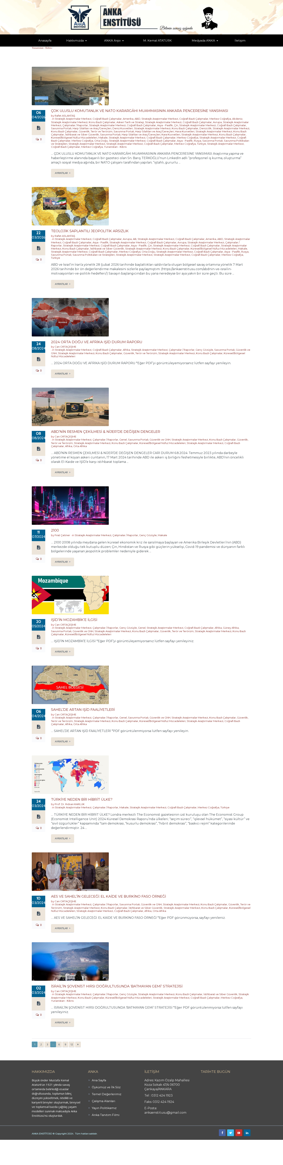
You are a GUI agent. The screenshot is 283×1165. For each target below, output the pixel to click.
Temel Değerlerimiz (106, 1094)
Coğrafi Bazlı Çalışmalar (107, 118)
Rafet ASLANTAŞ (65, 115)
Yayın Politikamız (104, 1108)
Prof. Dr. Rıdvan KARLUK (70, 804)
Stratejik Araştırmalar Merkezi (73, 118)
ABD (137, 118)
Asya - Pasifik (165, 125)
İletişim (240, 40)
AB (134, 238)
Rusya (197, 140)
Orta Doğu (101, 140)
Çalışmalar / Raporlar (75, 125)
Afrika (126, 349)
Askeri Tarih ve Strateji (130, 122)
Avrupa (217, 122)
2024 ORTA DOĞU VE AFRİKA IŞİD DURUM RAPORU (96, 342)
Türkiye (201, 143)
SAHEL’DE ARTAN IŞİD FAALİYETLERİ (83, 710)
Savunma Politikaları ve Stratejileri (94, 254)
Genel (123, 439)
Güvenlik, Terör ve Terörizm (95, 131)
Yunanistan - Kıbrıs (42, 47)
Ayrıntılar (61, 173)
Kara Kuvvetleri (171, 134)
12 (71, 1044)
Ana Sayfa (99, 1080)
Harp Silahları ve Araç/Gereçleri (92, 128)
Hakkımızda (75, 40)
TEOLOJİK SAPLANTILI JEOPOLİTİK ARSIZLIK (90, 231)
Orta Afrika (80, 446)
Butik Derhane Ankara (14, 1142)
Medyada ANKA (203, 40)
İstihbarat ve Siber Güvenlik (82, 134)
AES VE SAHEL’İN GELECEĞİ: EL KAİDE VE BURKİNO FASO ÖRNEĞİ (108, 896)
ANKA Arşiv (112, 40)
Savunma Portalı (61, 128)
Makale (103, 137)
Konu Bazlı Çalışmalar (102, 122)
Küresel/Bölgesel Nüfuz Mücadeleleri (74, 137)
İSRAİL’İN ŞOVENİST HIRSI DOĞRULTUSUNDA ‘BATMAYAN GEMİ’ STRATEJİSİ (117, 986)
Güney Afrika (231, 627)
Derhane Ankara (39, 1142)
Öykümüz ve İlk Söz (106, 1087)
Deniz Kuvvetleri (122, 128)
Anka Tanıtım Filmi (105, 1115)
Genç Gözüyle (204, 349)
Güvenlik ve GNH (160, 439)
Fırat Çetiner (62, 535)
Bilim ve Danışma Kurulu (77, 45)
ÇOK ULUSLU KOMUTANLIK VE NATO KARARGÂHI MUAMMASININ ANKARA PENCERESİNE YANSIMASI (139, 111)
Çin (176, 125)
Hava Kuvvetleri (184, 131)
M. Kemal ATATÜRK (157, 40)
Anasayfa (44, 40)
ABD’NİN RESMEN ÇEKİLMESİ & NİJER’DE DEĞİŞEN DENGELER (105, 432)
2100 (55, 530)
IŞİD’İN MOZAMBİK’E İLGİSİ (74, 620)
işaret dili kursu (60, 1142)
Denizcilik (205, 128)
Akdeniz (237, 118)
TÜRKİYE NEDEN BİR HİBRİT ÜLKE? (81, 799)
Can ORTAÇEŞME (65, 346)
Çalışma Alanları (103, 1101)
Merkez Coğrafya (220, 118)
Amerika (128, 118)
